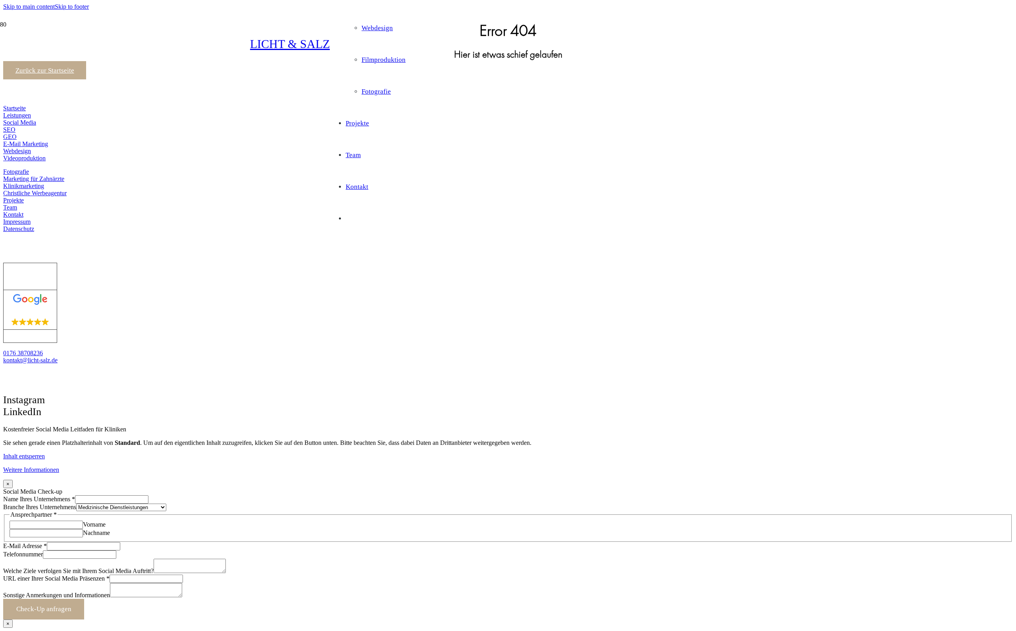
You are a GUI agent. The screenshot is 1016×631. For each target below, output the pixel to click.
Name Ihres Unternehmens (39, 499)
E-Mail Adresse (25, 546)
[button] (29, 6)
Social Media (19, 122)
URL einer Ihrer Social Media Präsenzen (56, 578)
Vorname (94, 524)
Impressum (17, 221)
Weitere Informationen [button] (31, 469)
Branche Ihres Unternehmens (39, 507)
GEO (10, 136)
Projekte (13, 200)
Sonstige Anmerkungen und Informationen (56, 595)
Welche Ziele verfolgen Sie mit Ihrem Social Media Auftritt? (78, 571)
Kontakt (13, 214)
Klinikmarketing (23, 186)
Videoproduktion (24, 158)
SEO (9, 129)
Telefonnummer (23, 554)
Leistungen (17, 115)
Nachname (96, 532)
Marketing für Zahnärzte (33, 178)
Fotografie (16, 171)
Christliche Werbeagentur (35, 193)
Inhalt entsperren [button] (24, 456)
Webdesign (17, 151)
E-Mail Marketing (25, 143)
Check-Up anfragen (43, 609)
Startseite (14, 108)
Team (10, 207)
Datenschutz (18, 228)
